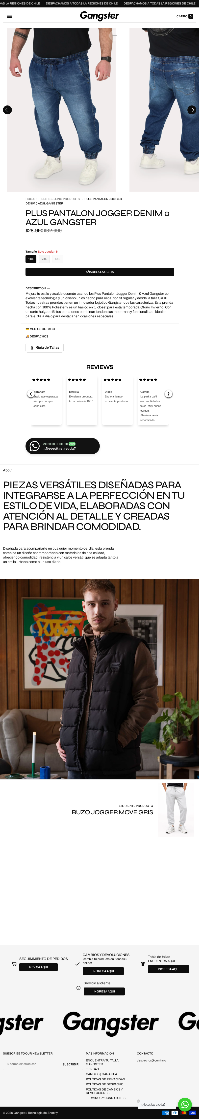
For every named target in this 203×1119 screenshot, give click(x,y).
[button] (9, 16)
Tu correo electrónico (20, 1064)
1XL (31, 259)
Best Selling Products (60, 199)
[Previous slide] (7, 109)
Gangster (20, 1113)
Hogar (31, 199)
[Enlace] (99, 1024)
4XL (59, 260)
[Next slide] (191, 109)
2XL (44, 259)
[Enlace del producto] (134, 810)
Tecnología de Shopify (43, 1113)
